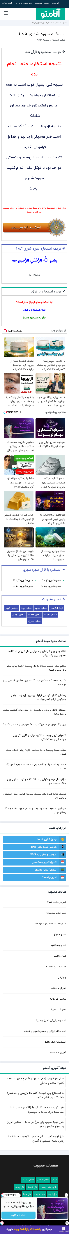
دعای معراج (34, 621)
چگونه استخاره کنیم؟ (34, 318)
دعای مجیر (41, 608)
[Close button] (67, 1223)
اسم (54, 1180)
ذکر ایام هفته (58, 988)
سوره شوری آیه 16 (23, 580)
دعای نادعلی (59, 956)
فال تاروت (32, 1187)
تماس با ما (7, 3)
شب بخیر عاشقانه (56, 913)
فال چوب (19, 1187)
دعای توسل (18, 614)
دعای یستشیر (58, 945)
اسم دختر (38, 3)
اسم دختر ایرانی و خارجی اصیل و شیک (45, 1031)
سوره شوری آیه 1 (51, 580)
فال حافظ (55, 3)
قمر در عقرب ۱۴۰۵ (56, 902)
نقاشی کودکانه (58, 999)
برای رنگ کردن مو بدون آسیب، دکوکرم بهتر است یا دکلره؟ (34, 724)
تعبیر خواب (28, 3)
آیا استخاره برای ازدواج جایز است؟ (34, 302)
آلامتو (65, 22)
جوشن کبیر (12, 608)
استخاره (47, 3)
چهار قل (62, 977)
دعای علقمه (34, 614)
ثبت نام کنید (18, 1215)
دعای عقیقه (50, 614)
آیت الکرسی (56, 608)
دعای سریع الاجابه (56, 966)
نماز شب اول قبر (57, 1009)
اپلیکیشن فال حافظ (55, 1042)
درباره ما (18, 3)
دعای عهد (26, 608)
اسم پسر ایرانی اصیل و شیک (50, 1020)
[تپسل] (2, 1223)
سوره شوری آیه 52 (23, 586)
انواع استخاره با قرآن (34, 310)
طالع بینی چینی (48, 1187)
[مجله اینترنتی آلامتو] (50, 14)
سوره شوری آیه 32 (51, 586)
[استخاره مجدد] (34, 236)
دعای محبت (28, 1180)
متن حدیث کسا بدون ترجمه (51, 923)
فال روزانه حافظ (57, 1052)
